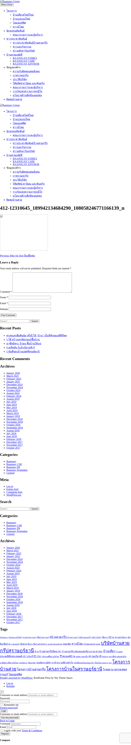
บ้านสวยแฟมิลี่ (14, 54)
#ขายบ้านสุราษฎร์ (29, 637)
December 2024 (14, 384)
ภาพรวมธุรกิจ (20, 75)
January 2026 (13, 373)
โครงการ (11, 10)
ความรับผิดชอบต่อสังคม (26, 71)
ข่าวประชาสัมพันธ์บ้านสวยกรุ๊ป (30, 42)
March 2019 (12, 413)
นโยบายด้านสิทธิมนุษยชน (27, 95)
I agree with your (23, 730)
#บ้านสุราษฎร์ (72, 637)
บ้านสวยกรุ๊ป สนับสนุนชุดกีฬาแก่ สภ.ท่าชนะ (82, 651)
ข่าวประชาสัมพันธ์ (16, 38)
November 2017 (14, 445)
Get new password (9, 717)
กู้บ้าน (111, 637)
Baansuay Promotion (16, 470)
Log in (9, 486)
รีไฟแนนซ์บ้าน (67, 656)
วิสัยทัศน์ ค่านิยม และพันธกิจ (29, 83)
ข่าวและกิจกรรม (22, 46)
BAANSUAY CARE (24, 61)
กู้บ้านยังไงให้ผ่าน (121, 637)
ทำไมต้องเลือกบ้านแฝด (91, 644)
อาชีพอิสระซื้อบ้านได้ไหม (9, 663)
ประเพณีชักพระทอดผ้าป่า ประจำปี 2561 (21, 656)
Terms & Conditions (32, 730)
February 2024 (13, 396)
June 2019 (11, 404)
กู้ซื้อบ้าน (105, 637)
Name (4, 297)
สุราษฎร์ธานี (94, 656)
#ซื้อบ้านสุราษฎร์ (43, 637)
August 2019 (12, 399)
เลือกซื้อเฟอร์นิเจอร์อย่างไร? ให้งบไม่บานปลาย (91, 663)
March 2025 (12, 376)
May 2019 (11, 407)
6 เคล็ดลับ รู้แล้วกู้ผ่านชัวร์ (20, 347)
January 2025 (13, 381)
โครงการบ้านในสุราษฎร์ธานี (74, 668)
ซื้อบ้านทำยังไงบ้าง (40, 644)
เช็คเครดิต (32, 663)
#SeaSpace (4, 637)
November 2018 (14, 422)
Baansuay (11, 461)
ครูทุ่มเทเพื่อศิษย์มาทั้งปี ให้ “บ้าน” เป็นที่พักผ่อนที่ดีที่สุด (36, 335)
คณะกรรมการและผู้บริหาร (28, 34)
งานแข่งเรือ (15, 644)
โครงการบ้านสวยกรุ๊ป (31, 669)
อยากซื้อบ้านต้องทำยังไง (117, 656)
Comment (6, 291)
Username (5, 723)
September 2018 (14, 427)
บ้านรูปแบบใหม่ (21, 18)
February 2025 (13, 378)
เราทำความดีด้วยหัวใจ (62, 662)
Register (10, 686)
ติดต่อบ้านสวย (14, 99)
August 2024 (12, 393)
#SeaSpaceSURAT (15, 637)
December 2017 (14, 442)
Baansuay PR (13, 467)
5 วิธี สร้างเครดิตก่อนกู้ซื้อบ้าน (23, 339)
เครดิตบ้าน (23, 663)
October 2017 (13, 447)
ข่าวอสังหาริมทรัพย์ (24, 50)
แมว (110, 663)
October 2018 (13, 424)
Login (3, 711)
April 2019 (11, 410)
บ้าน (37, 651)
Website (4, 309)
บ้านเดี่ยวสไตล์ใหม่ (23, 14)
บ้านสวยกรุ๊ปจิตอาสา (50, 651)
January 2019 (13, 416)
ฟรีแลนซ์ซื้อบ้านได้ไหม (50, 656)
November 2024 (14, 387)
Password (5, 698)
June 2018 (11, 436)
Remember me (11, 704)
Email (4, 303)
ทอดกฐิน (67, 644)
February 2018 (13, 439)
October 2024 (13, 390)
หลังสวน (105, 656)
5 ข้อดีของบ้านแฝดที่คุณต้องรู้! (23, 351)
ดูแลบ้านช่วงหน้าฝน (55, 644)
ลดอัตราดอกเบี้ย (82, 656)
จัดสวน (23, 644)
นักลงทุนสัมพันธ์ (15, 30)
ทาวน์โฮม (18, 26)
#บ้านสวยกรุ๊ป (58, 637)
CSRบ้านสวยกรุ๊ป (84, 637)
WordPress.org (13, 495)
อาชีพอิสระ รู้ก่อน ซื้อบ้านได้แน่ (23, 343)
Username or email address (13, 695)
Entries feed (12, 489)
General (10, 473)
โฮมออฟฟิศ (19, 22)
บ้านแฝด (119, 652)
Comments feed (14, 492)
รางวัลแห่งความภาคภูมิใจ (27, 91)
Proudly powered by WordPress (16, 677)
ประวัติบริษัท (20, 79)
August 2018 (12, 430)
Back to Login (7, 720)
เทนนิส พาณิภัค (43, 662)
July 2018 (11, 433)
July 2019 (11, 401)
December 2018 (14, 419)
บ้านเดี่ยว (109, 651)
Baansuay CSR (14, 464)
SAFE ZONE (96, 637)
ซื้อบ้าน (30, 644)
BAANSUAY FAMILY (25, 58)
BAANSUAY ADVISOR (26, 63)
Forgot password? (9, 707)
